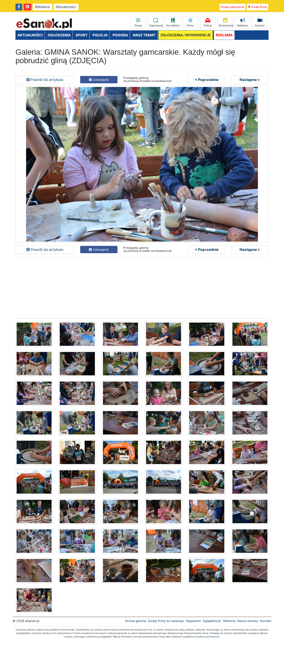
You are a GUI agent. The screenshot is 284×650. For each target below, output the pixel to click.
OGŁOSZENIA (59, 35)
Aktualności (66, 7)
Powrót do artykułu (46, 80)
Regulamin (193, 621)
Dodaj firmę (258, 7)
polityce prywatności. (208, 636)
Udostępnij (100, 80)
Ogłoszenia (156, 25)
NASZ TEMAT (144, 35)
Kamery (260, 25)
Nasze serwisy (247, 621)
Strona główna (135, 621)
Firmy (190, 25)
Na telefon (172, 25)
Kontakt (265, 621)
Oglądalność (212, 621)
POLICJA (100, 35)
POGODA (120, 35)
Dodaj (138, 25)
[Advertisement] (131, 287)
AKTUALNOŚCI (30, 35)
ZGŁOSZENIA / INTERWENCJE (185, 35)
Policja (208, 25)
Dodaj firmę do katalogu (166, 621)
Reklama (42, 7)
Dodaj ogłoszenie (232, 7)
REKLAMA (224, 35)
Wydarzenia (226, 25)
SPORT (82, 35)
